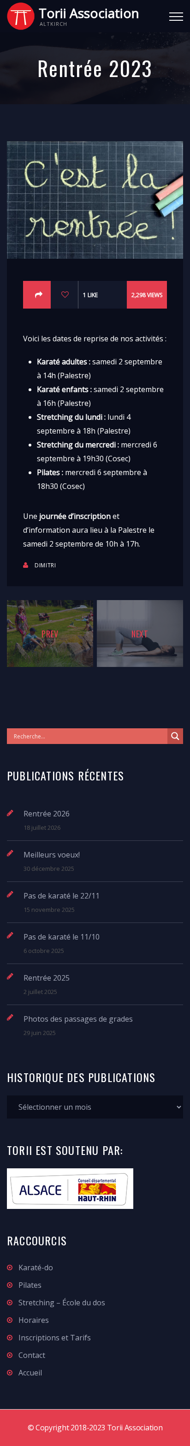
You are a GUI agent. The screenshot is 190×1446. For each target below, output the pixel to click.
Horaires (33, 1320)
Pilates (30, 1285)
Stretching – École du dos (61, 1302)
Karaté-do (35, 1267)
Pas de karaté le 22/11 (62, 896)
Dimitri (45, 565)
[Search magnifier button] (175, 736)
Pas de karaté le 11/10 (62, 937)
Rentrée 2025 (47, 978)
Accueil (30, 1373)
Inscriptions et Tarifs (54, 1338)
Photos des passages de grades (78, 1019)
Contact (31, 1355)
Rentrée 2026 (47, 814)
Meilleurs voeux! (52, 855)
